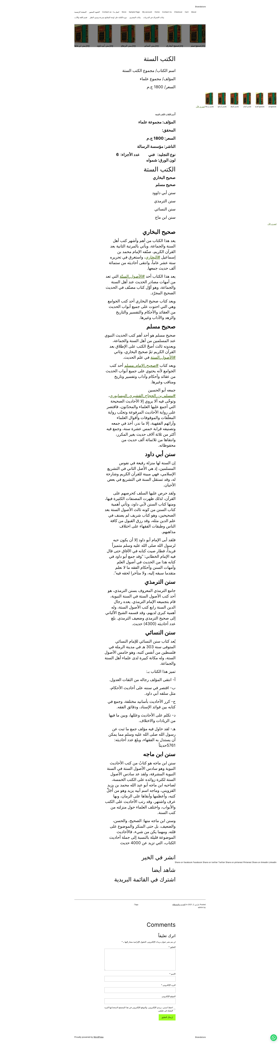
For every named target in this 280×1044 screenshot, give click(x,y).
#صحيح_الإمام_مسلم (141, 365)
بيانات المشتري (135, 17)
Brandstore (200, 6)
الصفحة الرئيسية (80, 12)
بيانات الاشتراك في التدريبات (153, 17)
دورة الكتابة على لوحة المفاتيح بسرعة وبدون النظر (108, 17)
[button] (273, 1037)
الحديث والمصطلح (179, 904)
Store (124, 12)
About (193, 12)
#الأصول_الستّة (132, 276)
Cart (187, 12)
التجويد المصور (94, 12)
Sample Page (134, 12)
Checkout (178, 12)
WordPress (98, 1037)
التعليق (172, 947)
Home (157, 12)
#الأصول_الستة (163, 357)
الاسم (172, 974)
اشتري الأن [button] (200, 107)
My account (147, 12)
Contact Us (167, 12)
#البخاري (152, 257)
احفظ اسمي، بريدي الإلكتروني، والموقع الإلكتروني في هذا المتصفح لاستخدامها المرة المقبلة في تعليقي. (139, 1009)
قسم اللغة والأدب (80, 17)
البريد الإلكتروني (168, 985)
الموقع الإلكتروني (169, 996)
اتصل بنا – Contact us (110, 12)
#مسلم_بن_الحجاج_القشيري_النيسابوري (143, 395)
